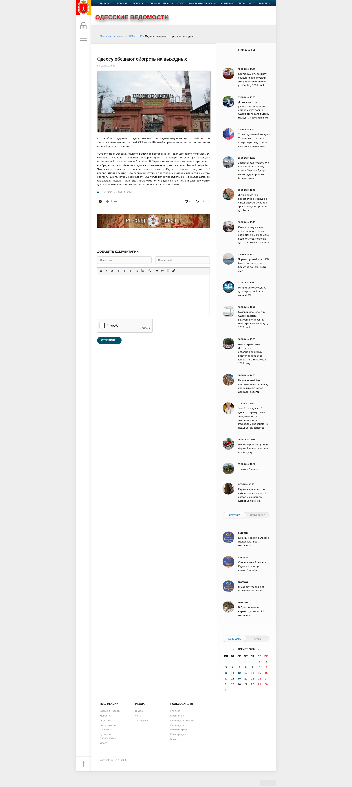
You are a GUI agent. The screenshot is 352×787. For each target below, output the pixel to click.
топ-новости (105, 3)
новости (122, 3)
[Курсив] (106, 270)
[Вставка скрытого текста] (173, 270)
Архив (257, 639)
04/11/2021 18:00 (106, 65)
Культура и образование (203, 3)
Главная (175, 710)
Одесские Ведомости (113, 36)
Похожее (234, 515)
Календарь (234, 639)
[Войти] (83, 25)
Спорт (181, 3)
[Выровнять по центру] (124, 270)
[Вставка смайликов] (150, 270)
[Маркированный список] (137, 270)
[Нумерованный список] (142, 270)
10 (226, 672)
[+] (107, 201)
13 (245, 672)
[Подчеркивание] (112, 270)
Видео (241, 3)
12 (239, 672)
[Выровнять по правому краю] (130, 270)
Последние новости (182, 720)
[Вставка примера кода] (162, 270)
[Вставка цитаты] (157, 270)
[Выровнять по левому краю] (119, 270)
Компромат (227, 3)
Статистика (177, 715)
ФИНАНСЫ (124, 192)
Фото (252, 3)
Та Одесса (141, 720)
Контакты (264, 3)
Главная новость (110, 710)
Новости (246, 49)
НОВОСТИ (135, 36)
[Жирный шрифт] (101, 270)
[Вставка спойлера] (168, 270)
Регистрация (178, 734)
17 (226, 678)
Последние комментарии (178, 727)
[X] (100, 201)
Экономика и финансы (160, 3)
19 (239, 678)
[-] (115, 201)
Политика (137, 3)
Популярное (257, 515)
